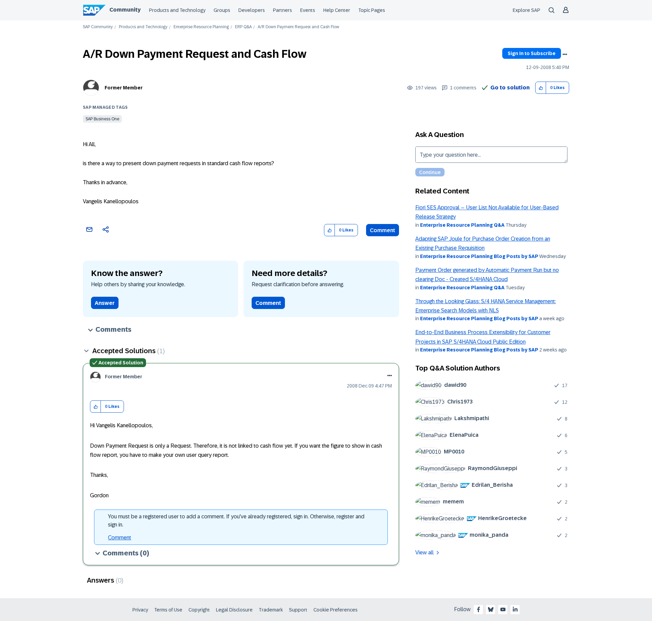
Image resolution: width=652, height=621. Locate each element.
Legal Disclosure (234, 610)
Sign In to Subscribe (532, 53)
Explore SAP (526, 10)
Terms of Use (168, 610)
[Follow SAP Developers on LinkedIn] (515, 609)
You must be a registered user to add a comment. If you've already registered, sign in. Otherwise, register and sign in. (236, 521)
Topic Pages (371, 10)
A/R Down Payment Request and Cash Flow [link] (298, 27)
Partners (282, 10)
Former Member (124, 87)
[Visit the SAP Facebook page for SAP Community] (478, 609)
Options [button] (564, 54)
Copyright (199, 610)
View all (424, 552)
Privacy (140, 610)
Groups (222, 10)
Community (125, 10)
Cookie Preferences (335, 610)
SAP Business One (102, 119)
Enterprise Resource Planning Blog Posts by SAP (479, 256)
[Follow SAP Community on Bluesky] (490, 609)
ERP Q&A (243, 27)
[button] (541, 88)
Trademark (271, 610)
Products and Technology (177, 10)
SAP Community (98, 27)
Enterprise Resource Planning (201, 27)
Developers (251, 10)
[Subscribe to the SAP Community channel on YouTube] (503, 609)
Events (307, 10)
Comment (382, 230)
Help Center (336, 10)
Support (298, 610)
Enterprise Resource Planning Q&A (462, 225)
